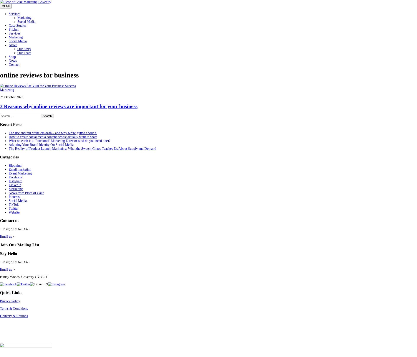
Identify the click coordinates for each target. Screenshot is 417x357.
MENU (6, 6)
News (13, 61)
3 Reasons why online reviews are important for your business (68, 106)
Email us (6, 236)
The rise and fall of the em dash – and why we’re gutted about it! (53, 133)
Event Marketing (20, 173)
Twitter (13, 208)
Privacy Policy (10, 301)
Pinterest (14, 197)
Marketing (24, 18)
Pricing (13, 29)
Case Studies (17, 25)
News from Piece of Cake (26, 193)
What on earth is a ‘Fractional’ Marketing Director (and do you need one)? (59, 141)
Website (14, 212)
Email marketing (20, 169)
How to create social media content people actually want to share (53, 137)
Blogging (15, 165)
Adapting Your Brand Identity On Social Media (41, 144)
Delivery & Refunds (14, 316)
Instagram (15, 181)
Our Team (24, 53)
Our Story (24, 49)
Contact (14, 64)
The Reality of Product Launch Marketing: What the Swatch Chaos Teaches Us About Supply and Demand (82, 148)
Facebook (15, 177)
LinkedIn (15, 185)
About (13, 45)
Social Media (26, 21)
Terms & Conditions (14, 308)
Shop (12, 57)
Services (14, 14)
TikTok (14, 204)
